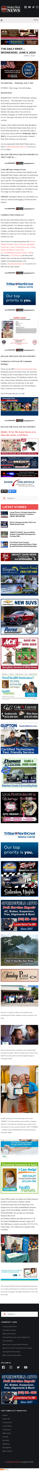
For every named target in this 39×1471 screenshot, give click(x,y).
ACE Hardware (15, 255)
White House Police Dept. (12, 1355)
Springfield (7, 1447)
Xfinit (30, 253)
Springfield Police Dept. (12, 1352)
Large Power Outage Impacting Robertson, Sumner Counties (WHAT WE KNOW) (23, 514)
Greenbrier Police (9, 1330)
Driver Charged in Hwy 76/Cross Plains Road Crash (23, 523)
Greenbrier (7, 1430)
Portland (6, 1440)
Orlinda (5, 1437)
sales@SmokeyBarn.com (16, 264)
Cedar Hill (6, 1419)
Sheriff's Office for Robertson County (17, 1348)
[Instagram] (37, 7)
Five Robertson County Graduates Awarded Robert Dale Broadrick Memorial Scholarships (23, 544)
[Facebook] (25, 7)
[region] (19, 557)
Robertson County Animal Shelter (15, 1344)
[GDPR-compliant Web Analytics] (4, 1470)
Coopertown (7, 1422)
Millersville (7, 1433)
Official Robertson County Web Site (16, 1337)
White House (7, 1451)
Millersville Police (9, 1334)
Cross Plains (7, 1426)
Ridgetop (6, 1444)
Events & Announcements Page (26, 369)
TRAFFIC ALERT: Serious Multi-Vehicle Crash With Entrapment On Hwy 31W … (23, 534)
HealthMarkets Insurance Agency (16, 253)
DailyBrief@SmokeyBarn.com (16, 147)
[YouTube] (25, 1367)
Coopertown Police (10, 1326)
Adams (5, 1415)
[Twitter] (33, 7)
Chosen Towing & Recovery (19, 247)
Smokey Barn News (12, 1462)
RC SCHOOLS (8, 1341)
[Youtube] (29, 7)
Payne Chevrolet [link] (20, 244)
